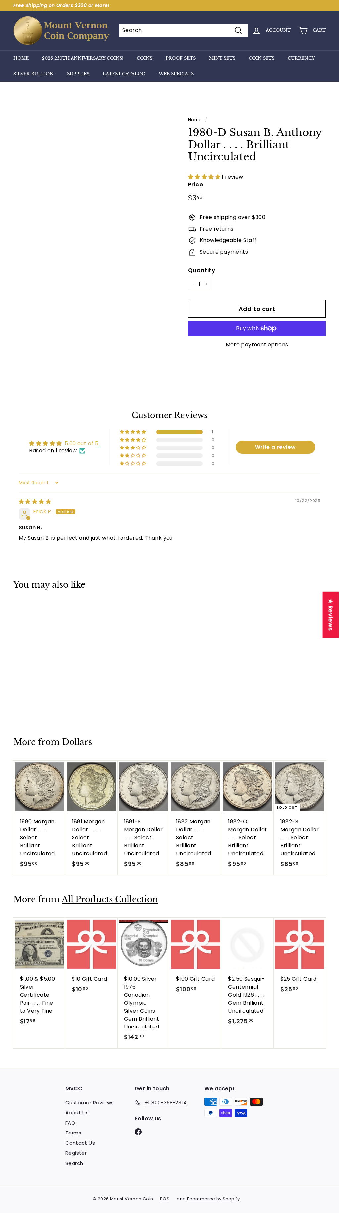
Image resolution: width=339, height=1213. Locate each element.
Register (76, 1152)
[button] (205, 177)
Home (21, 58)
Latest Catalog (124, 74)
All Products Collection (110, 899)
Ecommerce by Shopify (213, 1199)
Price (195, 184)
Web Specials (176, 74)
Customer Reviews (89, 1102)
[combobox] (183, 30)
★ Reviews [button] (331, 615)
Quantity (201, 270)
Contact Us (80, 1142)
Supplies (78, 74)
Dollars (77, 742)
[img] (35, 501)
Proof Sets (181, 58)
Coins (144, 58)
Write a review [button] (275, 447)
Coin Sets (261, 58)
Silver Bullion (33, 74)
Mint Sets (222, 58)
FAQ (70, 1122)
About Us (77, 1112)
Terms (73, 1132)
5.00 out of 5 (81, 443)
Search (74, 1163)
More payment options (257, 344)
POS (164, 1199)
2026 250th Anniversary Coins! (82, 58)
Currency (301, 58)
